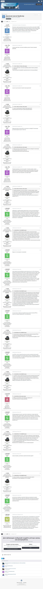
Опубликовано (17, 45)
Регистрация (39, 4)
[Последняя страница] (9, 21)
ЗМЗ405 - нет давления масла (9, 571)
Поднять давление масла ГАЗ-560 (10, 574)
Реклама (24, 582)
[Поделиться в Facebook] (3, 558)
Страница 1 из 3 (13, 21)
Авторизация (5, 14)
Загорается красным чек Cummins (10, 568)
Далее (7, 21)
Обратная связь (19, 582)
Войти (30, 547)
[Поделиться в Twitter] (2, 558)
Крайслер (18, 17)
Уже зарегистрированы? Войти (29, 4)
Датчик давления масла (9, 565)
